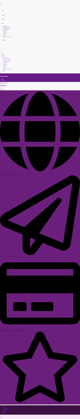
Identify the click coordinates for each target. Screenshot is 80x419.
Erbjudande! (1, 83)
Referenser (4, 66)
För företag (4, 63)
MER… (3, 56)
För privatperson (5, 62)
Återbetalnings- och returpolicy (6, 412)
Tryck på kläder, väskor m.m (6, 408)
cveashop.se (3, 413)
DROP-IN (3, 54)
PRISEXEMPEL (5, 57)
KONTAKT (3, 55)
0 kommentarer (2, 88)
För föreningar (5, 64)
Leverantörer (5, 65)
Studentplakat (3, 85)
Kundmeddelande (5, 83)
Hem (2, 53)
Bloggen (4, 67)
